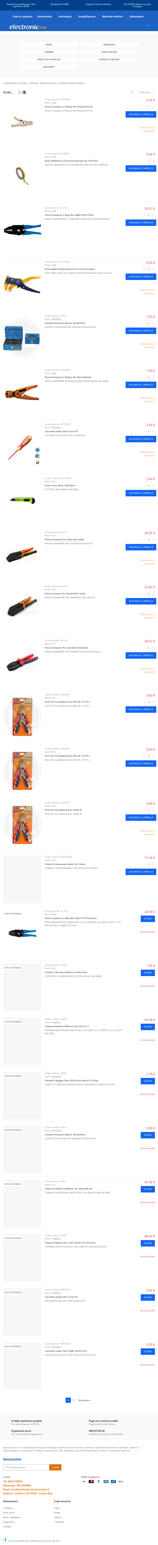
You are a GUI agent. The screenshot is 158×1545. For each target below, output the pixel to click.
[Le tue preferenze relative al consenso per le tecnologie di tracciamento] (5, 1540)
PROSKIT (56, 427)
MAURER (56, 319)
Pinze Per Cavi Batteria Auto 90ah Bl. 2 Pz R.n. (67, 702)
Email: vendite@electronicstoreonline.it (26, 1489)
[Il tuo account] (153, 27)
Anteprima (152, 121)
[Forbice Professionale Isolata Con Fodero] (22, 879)
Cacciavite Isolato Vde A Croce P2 (61, 1297)
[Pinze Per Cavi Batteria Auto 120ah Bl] (22, 825)
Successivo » (84, 1400)
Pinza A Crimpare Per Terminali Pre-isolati (65, 593)
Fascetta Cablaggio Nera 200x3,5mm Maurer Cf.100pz (71, 1080)
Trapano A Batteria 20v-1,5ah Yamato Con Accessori (70, 1242)
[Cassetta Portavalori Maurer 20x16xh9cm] (22, 338)
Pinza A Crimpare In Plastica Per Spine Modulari (68, 377)
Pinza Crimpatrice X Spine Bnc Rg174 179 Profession (71, 918)
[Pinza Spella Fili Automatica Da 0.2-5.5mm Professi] (22, 284)
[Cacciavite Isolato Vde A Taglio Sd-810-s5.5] (22, 1366)
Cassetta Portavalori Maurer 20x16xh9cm (65, 323)
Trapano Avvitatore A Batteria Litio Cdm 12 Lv (67, 1026)
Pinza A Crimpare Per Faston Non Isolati (64, 539)
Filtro (7, 92)
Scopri (148, 919)
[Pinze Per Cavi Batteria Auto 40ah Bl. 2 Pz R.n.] (22, 771)
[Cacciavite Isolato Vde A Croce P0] (22, 446)
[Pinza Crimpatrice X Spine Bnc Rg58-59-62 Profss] (22, 230)
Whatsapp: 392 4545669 (17, 1485)
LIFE (54, 157)
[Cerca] (141, 27)
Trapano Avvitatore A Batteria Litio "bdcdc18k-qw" (69, 1188)
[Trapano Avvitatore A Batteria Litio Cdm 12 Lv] (22, 1041)
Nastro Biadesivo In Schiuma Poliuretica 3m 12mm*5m (71, 161)
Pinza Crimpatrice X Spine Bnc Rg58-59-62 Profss (69, 215)
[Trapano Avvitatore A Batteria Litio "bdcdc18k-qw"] (22, 1204)
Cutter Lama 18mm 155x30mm (60, 485)
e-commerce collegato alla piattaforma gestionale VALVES (31, 1541)
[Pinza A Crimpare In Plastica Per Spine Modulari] (22, 392)
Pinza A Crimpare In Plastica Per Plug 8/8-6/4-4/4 (69, 106)
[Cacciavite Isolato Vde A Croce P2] (22, 1312)
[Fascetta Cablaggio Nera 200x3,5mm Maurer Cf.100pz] (22, 1095)
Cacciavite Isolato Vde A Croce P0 (61, 431)
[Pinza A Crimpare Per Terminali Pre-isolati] (22, 609)
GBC (54, 102)
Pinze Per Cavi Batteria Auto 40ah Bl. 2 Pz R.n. (67, 756)
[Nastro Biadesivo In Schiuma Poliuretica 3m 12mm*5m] (22, 176)
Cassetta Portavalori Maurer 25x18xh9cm (65, 1134)
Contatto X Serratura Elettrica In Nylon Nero (66, 972)
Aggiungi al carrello (141, 114)
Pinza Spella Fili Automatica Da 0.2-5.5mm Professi (70, 269)
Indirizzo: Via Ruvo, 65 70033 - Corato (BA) (27, 1493)
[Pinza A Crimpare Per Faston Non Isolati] (22, 554)
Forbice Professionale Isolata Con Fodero (65, 864)
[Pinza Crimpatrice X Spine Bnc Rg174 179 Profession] (22, 933)
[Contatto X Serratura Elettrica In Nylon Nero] (22, 987)
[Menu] (4, 27)
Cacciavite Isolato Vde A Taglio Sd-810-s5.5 (66, 1351)
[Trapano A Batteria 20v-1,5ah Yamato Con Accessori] (22, 1258)
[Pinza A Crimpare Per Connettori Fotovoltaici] (22, 663)
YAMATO (56, 1022)
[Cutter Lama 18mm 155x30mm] (22, 500)
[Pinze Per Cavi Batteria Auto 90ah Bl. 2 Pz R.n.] (22, 717)
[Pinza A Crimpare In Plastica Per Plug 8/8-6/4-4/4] (22, 122)
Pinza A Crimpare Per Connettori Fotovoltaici (66, 648)
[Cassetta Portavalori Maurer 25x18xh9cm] (22, 1150)
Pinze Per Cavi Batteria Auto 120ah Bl (63, 810)
